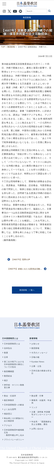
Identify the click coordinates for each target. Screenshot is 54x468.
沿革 (6, 357)
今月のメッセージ (39, 353)
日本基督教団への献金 (14, 405)
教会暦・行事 (37, 396)
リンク (34, 407)
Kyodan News (37, 362)
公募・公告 (36, 366)
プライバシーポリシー (14, 440)
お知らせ (35, 344)
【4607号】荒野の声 (21, 259)
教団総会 (8, 376)
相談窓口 (8, 414)
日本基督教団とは (10, 338)
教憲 (6, 353)
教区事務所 (9, 400)
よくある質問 (10, 409)
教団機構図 (9, 371)
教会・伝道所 (10, 396)
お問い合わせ (37, 429)
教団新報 (27, 17)
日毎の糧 (35, 357)
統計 (6, 380)
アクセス (8, 425)
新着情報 (34, 338)
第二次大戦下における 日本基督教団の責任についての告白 (14, 364)
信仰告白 (8, 348)
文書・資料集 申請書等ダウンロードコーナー (41, 414)
